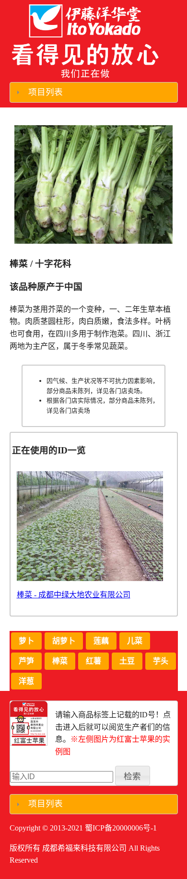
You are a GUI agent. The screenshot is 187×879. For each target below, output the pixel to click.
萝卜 (26, 641)
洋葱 (26, 681)
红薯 (93, 661)
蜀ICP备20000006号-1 (121, 828)
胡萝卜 (63, 641)
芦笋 (26, 661)
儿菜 (134, 641)
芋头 (160, 661)
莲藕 (101, 641)
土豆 (127, 661)
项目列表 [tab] (45, 92)
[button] (132, 775)
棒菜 (60, 661)
